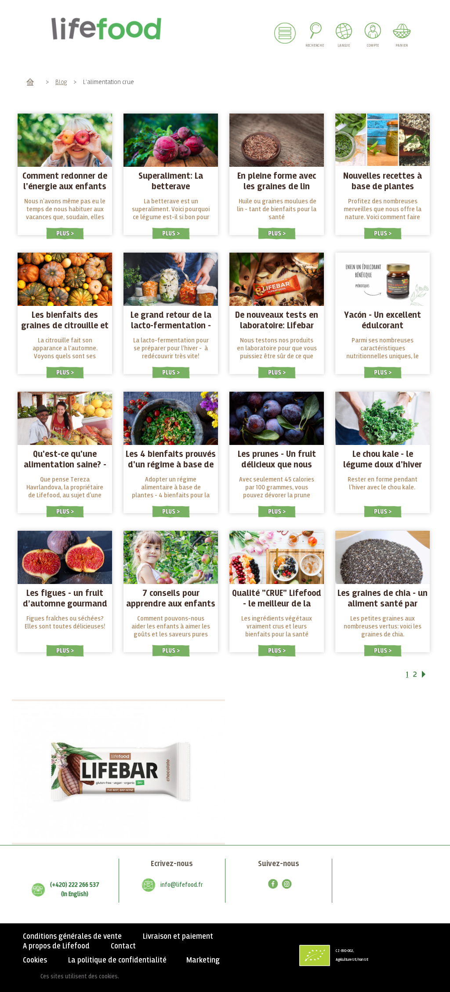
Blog (61, 82)
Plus (63, 233)
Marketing (203, 960)
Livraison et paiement (178, 937)
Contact (123, 946)
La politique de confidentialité (117, 960)
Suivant (429, 676)
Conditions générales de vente (72, 937)
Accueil (30, 82)
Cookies (35, 960)
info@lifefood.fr (181, 885)
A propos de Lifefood (56, 946)
